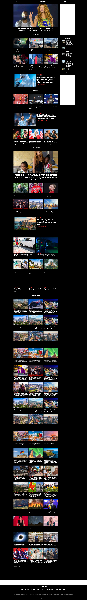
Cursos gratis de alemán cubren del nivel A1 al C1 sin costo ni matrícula (35, 289)
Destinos (30, 309)
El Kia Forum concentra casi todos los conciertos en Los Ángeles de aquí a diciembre (35, 212)
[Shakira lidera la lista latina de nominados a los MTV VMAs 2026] (35, 15)
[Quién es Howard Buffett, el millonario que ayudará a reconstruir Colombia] (20, 188)
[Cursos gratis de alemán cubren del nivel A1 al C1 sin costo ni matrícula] (36, 282)
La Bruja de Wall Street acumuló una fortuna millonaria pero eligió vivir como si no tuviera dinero (69, 56)
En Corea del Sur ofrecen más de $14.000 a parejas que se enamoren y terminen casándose (36, 561)
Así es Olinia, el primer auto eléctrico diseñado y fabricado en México (23, 255)
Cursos (15, 309)
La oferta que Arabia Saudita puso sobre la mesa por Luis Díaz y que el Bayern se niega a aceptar (21, 143)
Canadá (19, 572)
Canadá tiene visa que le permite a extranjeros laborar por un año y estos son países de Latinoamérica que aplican (69, 63)
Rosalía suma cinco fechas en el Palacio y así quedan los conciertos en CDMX (20, 343)
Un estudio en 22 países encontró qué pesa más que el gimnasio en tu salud (50, 50)
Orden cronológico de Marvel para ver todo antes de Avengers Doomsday (20, 561)
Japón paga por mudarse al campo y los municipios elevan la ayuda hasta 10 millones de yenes (20, 362)
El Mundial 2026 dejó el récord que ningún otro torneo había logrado (35, 142)
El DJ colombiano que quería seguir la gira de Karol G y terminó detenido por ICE (35, 196)
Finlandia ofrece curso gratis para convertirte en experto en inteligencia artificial (69, 49)
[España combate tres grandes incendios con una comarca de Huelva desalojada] (35, 504)
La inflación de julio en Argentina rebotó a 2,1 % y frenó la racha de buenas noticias (50, 311)
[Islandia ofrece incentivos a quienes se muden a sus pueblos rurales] (51, 353)
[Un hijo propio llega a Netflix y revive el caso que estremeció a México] (20, 204)
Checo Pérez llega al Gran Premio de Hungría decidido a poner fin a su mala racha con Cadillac (35, 107)
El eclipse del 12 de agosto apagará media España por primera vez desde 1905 (19, 545)
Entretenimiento (17, 64)
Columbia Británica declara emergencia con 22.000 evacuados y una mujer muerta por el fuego (20, 512)
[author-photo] (37, 84)
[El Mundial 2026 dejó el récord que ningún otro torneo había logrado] (36, 134)
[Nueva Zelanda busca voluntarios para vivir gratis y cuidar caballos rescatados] (51, 537)
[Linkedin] (43, 598)
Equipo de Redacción (42, 84)
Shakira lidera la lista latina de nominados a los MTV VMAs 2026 (36, 29)
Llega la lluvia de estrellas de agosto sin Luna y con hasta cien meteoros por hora (36, 528)
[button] (69, 2)
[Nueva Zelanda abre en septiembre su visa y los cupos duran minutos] (35, 304)
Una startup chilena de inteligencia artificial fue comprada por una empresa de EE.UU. (35, 272)
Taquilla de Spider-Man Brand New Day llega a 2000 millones (20, 66)
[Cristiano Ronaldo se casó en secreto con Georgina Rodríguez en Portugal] (51, 471)
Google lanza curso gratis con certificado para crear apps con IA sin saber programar (35, 50)
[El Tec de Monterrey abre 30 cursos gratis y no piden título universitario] (20, 304)
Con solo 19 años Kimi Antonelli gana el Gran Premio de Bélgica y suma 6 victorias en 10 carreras (51, 107)
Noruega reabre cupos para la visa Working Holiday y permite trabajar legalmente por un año (69, 70)
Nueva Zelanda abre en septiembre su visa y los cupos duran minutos (35, 311)
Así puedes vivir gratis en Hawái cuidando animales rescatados (36, 545)
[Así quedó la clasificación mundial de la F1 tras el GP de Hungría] (20, 99)
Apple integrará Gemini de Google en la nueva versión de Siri (20, 271)
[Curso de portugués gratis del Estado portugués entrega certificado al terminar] (35, 353)
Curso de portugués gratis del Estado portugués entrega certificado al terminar (35, 361)
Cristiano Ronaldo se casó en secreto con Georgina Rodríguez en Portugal (50, 478)
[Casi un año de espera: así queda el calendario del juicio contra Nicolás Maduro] (51, 553)
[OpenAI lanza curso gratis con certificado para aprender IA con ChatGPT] (20, 43)
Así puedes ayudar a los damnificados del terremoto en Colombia (20, 478)
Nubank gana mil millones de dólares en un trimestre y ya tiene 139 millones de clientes (50, 66)
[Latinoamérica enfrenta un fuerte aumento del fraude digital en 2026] (47, 245)
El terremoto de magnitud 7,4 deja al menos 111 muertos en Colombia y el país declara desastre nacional (35, 495)
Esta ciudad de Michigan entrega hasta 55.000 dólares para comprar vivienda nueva (50, 343)
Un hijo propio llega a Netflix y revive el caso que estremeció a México (20, 212)
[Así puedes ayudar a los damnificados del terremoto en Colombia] (20, 471)
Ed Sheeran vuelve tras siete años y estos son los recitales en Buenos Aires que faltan (50, 327)
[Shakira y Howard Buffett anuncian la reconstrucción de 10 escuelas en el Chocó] (35, 162)
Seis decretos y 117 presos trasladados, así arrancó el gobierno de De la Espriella (49, 511)
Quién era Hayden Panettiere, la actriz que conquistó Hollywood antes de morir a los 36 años (51, 196)
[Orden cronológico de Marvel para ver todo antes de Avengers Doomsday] (20, 553)
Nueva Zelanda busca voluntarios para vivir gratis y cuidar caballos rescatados (50, 545)
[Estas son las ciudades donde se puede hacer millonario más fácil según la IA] (25, 223)
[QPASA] (43, 1)
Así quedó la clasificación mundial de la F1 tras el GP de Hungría (20, 106)
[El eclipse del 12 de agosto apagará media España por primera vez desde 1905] (20, 537)
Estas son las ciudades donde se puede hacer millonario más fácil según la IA (46, 221)
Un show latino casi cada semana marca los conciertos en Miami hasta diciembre (20, 327)
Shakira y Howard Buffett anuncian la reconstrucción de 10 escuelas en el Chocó (36, 177)
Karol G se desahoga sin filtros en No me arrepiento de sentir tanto (50, 528)
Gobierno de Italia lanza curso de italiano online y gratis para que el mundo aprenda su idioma (20, 290)
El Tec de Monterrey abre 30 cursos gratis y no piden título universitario (20, 311)
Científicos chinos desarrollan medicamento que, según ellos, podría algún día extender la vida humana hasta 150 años (45, 79)
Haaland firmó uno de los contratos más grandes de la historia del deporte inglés (46, 116)
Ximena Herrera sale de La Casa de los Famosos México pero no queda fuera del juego (20, 528)
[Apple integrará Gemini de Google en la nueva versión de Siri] (20, 264)
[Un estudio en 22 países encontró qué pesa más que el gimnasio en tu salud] (51, 43)
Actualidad (16, 48)
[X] (45, 598)
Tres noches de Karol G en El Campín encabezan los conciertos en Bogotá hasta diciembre (35, 344)
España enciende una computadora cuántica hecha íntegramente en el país (50, 271)
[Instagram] (41, 598)
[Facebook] (40, 598)
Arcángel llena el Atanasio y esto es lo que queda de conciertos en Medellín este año (35, 327)
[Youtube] (47, 598)
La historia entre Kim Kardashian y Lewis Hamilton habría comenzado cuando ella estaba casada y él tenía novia (50, 143)
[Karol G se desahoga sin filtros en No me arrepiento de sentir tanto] (51, 521)
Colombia (17, 572)
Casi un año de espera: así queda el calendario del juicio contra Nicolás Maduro (50, 561)
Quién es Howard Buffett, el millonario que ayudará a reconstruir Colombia (20, 196)
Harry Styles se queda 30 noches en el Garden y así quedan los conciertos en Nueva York (51, 212)
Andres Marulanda (42, 226)
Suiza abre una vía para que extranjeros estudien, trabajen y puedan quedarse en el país (35, 478)
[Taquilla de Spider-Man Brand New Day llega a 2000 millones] (20, 59)
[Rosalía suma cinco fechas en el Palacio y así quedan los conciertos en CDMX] (20, 336)
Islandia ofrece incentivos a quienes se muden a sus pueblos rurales (50, 361)
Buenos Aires (46, 325)
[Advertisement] (67, 19)
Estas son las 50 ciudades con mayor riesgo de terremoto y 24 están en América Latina (20, 494)
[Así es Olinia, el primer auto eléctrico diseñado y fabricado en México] (24, 245)
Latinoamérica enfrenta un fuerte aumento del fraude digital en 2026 (46, 255)
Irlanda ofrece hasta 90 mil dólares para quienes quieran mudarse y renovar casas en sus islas (50, 462)
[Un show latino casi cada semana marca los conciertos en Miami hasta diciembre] (20, 320)
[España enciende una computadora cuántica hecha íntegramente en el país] (51, 264)
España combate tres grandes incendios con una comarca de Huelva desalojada (35, 511)
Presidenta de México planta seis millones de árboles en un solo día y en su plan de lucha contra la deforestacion (50, 495)
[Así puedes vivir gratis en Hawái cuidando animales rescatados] (35, 537)
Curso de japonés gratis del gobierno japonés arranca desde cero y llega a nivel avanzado (51, 289)
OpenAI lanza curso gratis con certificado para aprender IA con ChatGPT (20, 50)
